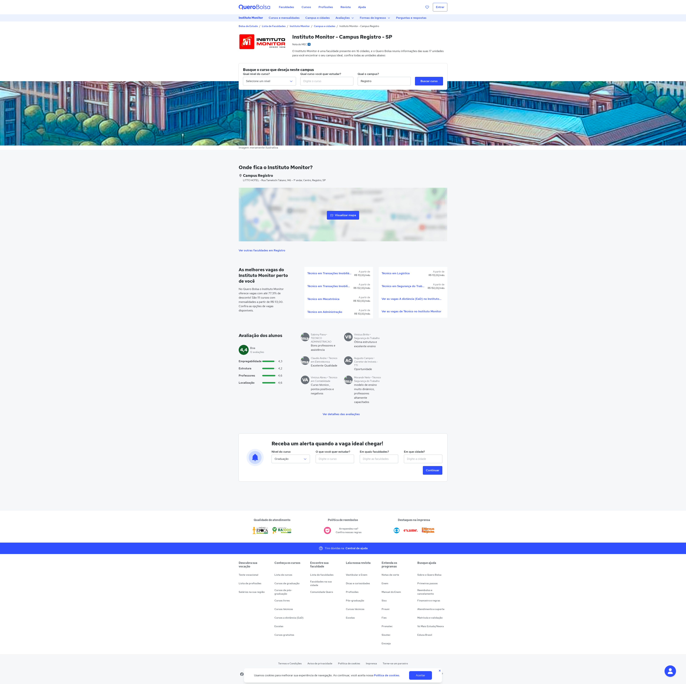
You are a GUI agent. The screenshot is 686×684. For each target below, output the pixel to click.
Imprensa (371, 663)
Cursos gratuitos (284, 634)
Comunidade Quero (321, 592)
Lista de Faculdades (274, 26)
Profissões (352, 592)
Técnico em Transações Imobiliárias (329, 273)
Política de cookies (349, 663)
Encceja (386, 643)
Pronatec (387, 626)
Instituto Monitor (251, 18)
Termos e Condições (290, 663)
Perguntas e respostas (411, 18)
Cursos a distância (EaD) (289, 617)
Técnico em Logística (396, 273)
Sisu (384, 600)
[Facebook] (242, 674)
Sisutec (386, 634)
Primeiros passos (427, 583)
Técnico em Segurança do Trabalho (403, 286)
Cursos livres (282, 600)
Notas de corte (390, 574)
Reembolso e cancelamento (425, 592)
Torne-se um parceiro (395, 663)
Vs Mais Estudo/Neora (430, 626)
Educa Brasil (424, 634)
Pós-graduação (355, 600)
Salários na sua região (252, 592)
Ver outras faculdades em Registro (262, 250)
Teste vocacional (248, 574)
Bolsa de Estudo (248, 26)
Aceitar (420, 675)
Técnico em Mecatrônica (323, 299)
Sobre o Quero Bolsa (429, 574)
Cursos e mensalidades (284, 18)
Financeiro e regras (428, 600)
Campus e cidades (317, 18)
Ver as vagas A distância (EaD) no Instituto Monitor (412, 299)
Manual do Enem (391, 592)
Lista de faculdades (322, 574)
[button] (670, 671)
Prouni (385, 609)
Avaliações (342, 18)
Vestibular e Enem (356, 574)
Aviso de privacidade (319, 663)
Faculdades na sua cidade (321, 583)
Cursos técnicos (283, 609)
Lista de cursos (283, 574)
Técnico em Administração (324, 312)
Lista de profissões (250, 583)
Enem (385, 583)
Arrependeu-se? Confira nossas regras (349, 530)
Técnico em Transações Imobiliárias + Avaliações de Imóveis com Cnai (329, 286)
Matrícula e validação (430, 617)
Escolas (278, 626)
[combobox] (326, 81)
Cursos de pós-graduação (283, 592)
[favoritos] (427, 7)
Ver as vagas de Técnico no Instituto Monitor (411, 311)
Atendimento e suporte (430, 609)
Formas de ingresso (373, 18)
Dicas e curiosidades (358, 583)
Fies (384, 617)
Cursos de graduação (286, 583)
